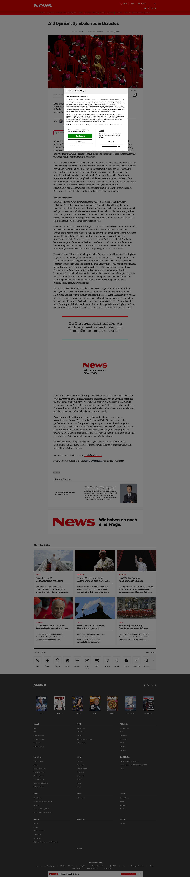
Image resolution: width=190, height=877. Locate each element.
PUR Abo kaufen (111, 141)
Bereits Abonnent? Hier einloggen (111, 146)
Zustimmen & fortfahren (80, 136)
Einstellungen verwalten (80, 141)
